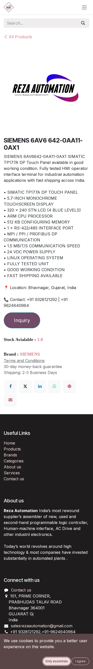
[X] (25, 386)
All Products (20, 36)
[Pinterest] (69, 386)
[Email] (10, 400)
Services (12, 472)
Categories (14, 460)
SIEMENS (30, 354)
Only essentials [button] (56, 661)
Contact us (14, 478)
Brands (10, 454)
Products (12, 448)
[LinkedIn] (40, 386)
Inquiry (22, 320)
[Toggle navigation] (84, 7)
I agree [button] (80, 661)
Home (9, 443)
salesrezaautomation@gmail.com (41, 625)
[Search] (83, 23)
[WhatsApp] (55, 386)
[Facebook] (10, 386)
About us (12, 466)
